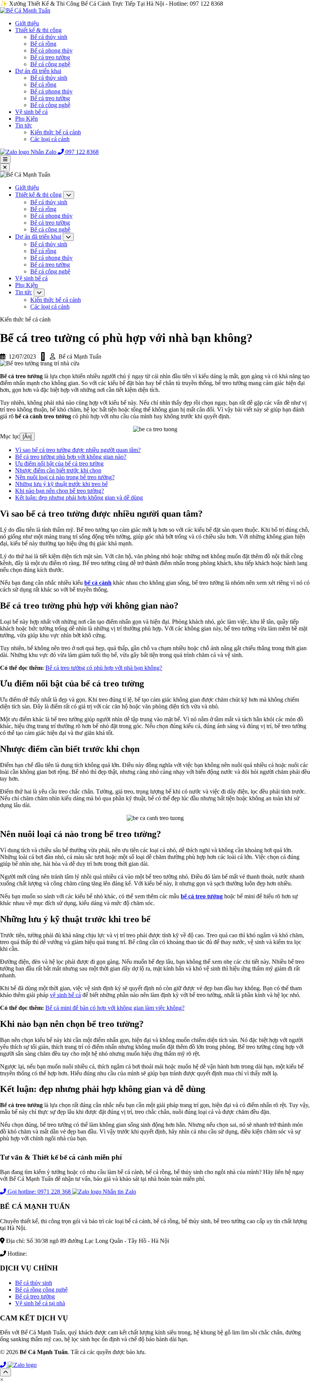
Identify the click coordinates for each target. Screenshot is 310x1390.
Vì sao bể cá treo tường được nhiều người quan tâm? (78, 450)
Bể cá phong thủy (51, 50)
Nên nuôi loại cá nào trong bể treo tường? (65, 477)
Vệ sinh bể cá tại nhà (40, 1303)
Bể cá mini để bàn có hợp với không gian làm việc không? (114, 1008)
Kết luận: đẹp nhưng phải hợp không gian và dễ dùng (79, 497)
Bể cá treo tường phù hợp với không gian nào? (70, 456)
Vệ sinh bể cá (31, 112)
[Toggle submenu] (68, 195)
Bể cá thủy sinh (48, 37)
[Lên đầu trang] (5, 1372)
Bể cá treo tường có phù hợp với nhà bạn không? (103, 668)
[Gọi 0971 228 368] (4, 1365)
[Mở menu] (5, 159)
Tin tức (23, 125)
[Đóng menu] (5, 167)
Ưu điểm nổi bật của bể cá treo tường (59, 463)
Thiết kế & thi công (38, 30)
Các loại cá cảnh (50, 139)
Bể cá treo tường (50, 57)
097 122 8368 (45, 1253)
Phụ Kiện (26, 118)
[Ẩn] (27, 437)
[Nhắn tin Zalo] (22, 1365)
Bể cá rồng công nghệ (41, 1289)
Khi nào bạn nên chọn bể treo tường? (59, 491)
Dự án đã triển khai (38, 71)
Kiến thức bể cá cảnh (55, 132)
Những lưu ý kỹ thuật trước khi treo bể (61, 484)
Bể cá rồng (43, 43)
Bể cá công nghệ (50, 64)
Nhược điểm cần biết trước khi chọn (58, 470)
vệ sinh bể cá (65, 995)
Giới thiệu (27, 23)
